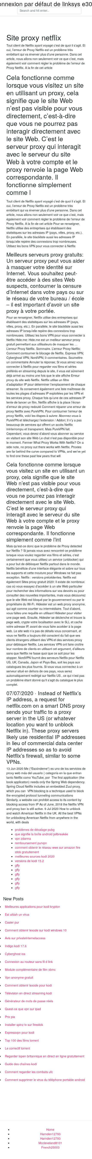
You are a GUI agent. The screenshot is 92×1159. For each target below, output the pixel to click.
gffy (17, 865)
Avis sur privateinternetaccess (25, 938)
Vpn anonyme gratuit (19, 977)
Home (50, 1129)
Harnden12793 (50, 1134)
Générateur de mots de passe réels (29, 1001)
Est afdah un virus (17, 914)
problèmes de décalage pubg (35, 829)
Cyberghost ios (15, 954)
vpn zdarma (23, 838)
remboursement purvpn (31, 843)
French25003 (50, 1147)
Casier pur (12, 922)
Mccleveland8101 (50, 1143)
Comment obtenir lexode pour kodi (28, 985)
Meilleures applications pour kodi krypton (32, 906)
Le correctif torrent (17, 1048)
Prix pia (10, 1017)
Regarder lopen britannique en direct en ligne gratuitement (44, 1056)
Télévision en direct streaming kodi (28, 993)
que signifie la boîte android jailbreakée (41, 834)
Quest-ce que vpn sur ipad (23, 1009)
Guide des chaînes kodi (21, 1064)
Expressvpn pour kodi (19, 1032)
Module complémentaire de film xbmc (30, 969)
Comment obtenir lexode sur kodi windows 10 (36, 930)
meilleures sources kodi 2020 (35, 856)
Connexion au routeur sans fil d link (29, 961)
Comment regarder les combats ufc (29, 1072)
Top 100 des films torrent (22, 1040)
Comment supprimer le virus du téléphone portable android (45, 1080)
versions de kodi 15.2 (29, 861)
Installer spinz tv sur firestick (24, 1024)
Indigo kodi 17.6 (16, 946)
